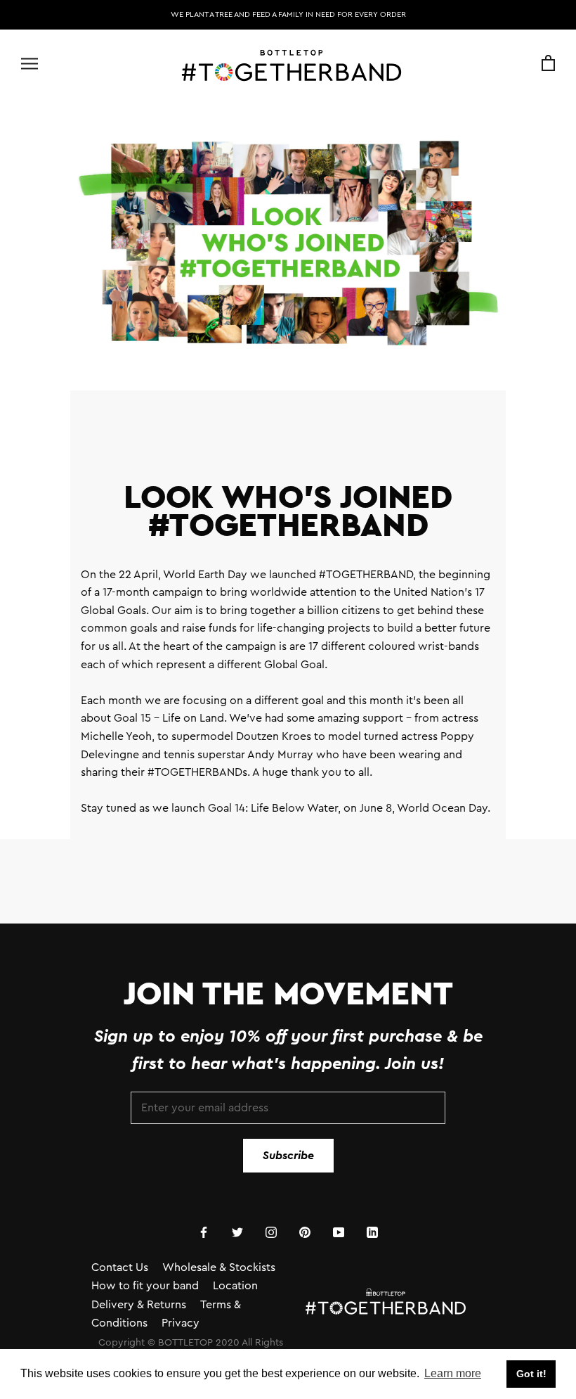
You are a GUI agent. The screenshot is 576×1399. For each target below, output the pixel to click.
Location (235, 1285)
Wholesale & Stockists (218, 1267)
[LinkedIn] (372, 1231)
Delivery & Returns (138, 1304)
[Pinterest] (304, 1231)
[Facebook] (203, 1231)
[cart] (548, 64)
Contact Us (119, 1267)
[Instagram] (271, 1231)
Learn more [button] (452, 1373)
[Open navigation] (29, 64)
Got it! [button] (531, 1373)
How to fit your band (145, 1285)
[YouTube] (338, 1231)
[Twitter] (237, 1231)
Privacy (180, 1323)
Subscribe (288, 1155)
